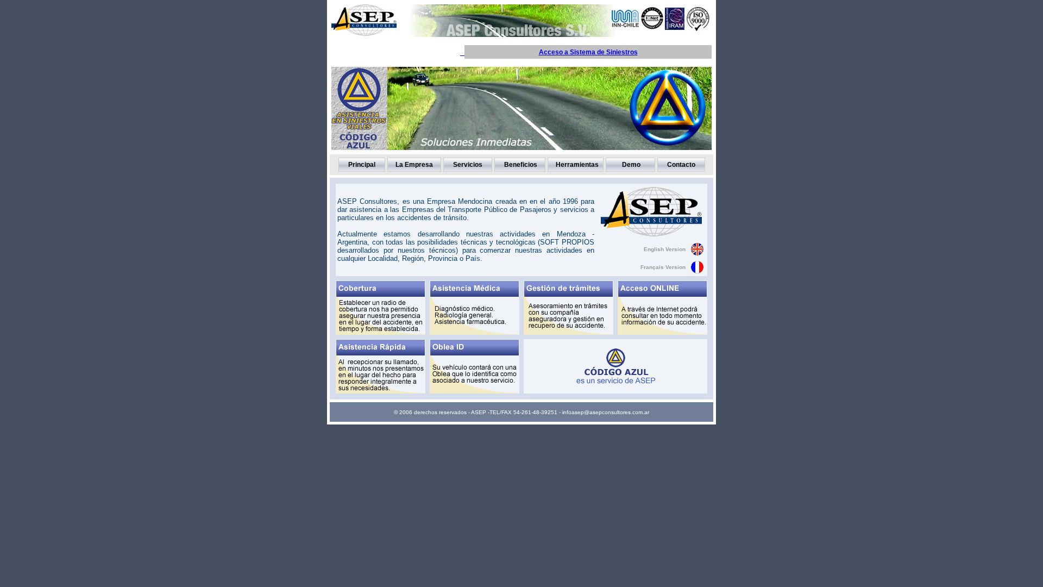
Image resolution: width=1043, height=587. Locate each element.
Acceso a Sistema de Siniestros (588, 52)
